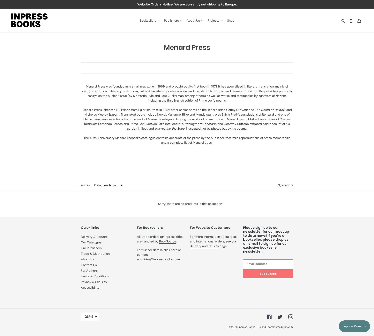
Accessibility (90, 288)
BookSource (167, 241)
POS (258, 327)
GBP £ (89, 317)
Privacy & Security (94, 282)
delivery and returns (204, 246)
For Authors (89, 271)
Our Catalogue (91, 242)
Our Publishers (91, 248)
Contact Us (89, 265)
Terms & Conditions (95, 276)
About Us (87, 259)
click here (170, 250)
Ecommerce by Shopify (279, 327)
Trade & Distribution (95, 254)
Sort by (85, 185)
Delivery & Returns (94, 237)
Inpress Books (247, 327)
